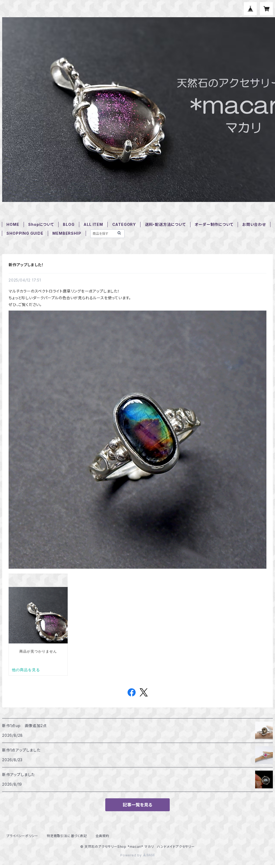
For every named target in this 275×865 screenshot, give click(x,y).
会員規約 (102, 836)
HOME (12, 224)
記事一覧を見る (137, 804)
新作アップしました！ (26, 264)
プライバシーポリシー (22, 836)
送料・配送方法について (165, 224)
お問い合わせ (254, 224)
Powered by (131, 855)
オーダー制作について (214, 224)
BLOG (68, 224)
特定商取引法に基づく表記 (67, 836)
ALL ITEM (93, 224)
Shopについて (41, 224)
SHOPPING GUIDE (24, 233)
